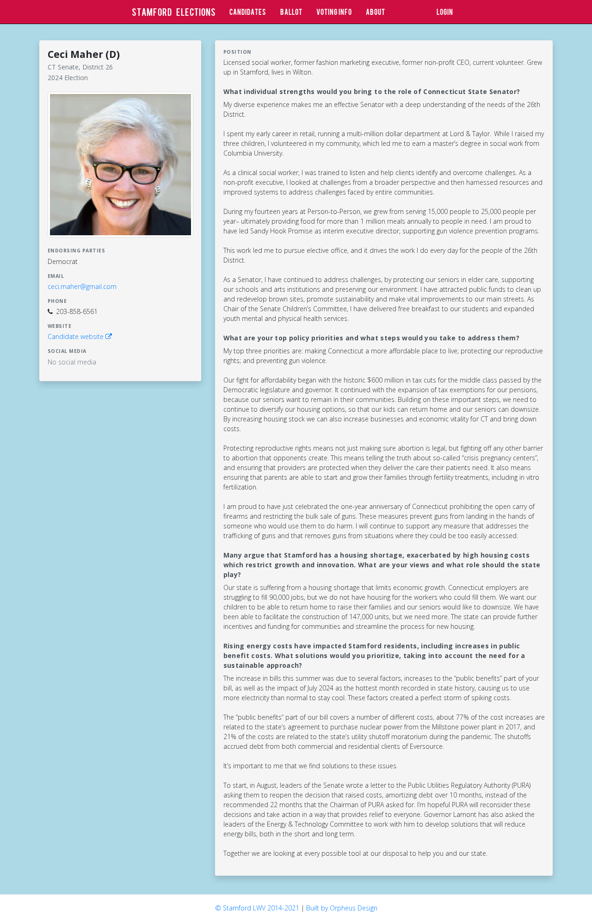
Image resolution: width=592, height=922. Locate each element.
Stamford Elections (174, 11)
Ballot (291, 11)
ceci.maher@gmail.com (82, 286)
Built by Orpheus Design (341, 907)
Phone (57, 301)
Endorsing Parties (76, 250)
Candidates (247, 11)
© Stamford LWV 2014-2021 (257, 907)
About (375, 11)
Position (237, 52)
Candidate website (76, 336)
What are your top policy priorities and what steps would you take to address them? (371, 337)
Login (445, 11)
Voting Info (334, 11)
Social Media (67, 351)
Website (60, 326)
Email (56, 276)
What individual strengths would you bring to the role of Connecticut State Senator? (371, 91)
